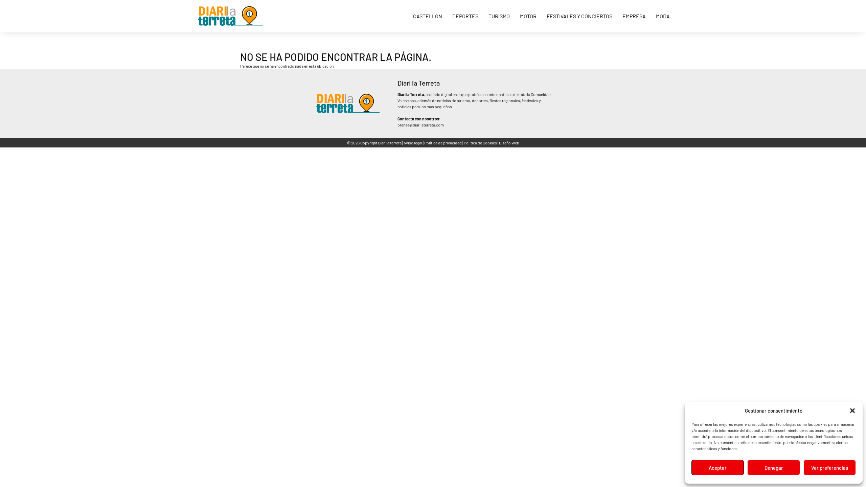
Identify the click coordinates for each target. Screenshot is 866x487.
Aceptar (718, 468)
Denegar (774, 468)
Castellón (427, 16)
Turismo (499, 16)
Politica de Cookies (480, 142)
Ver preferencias (829, 468)
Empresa (634, 16)
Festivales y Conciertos (579, 16)
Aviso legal (413, 142)
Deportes (465, 16)
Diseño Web (509, 142)
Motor (528, 16)
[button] (852, 410)
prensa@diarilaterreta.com (420, 124)
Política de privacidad (443, 142)
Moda (663, 16)
